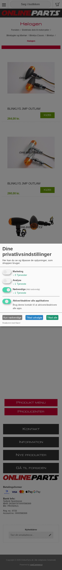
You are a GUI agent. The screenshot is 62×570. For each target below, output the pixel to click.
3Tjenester (20, 274)
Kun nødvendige (12, 317)
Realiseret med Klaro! (11, 323)
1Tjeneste (19, 283)
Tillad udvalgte (34, 317)
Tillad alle (52, 317)
